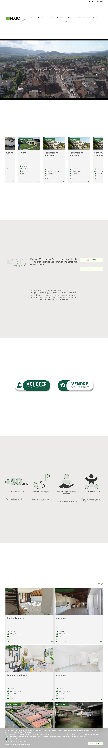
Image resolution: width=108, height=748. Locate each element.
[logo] (15, 19)
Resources (61, 18)
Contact (64, 21)
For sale (41, 18)
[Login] (93, 2)
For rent (50, 18)
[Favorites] (89, 2)
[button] (7, 160)
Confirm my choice (95, 743)
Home (32, 18)
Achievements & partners (87, 18)
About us (71, 18)
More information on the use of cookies (17, 744)
